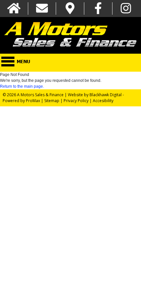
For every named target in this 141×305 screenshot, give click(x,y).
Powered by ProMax (21, 100)
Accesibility (103, 100)
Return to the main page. (22, 86)
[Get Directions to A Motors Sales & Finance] (70, 8)
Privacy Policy (76, 100)
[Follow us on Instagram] (126, 8)
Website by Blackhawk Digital (95, 95)
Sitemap (51, 100)
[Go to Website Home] (14, 8)
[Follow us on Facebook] (98, 8)
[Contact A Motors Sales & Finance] (42, 8)
